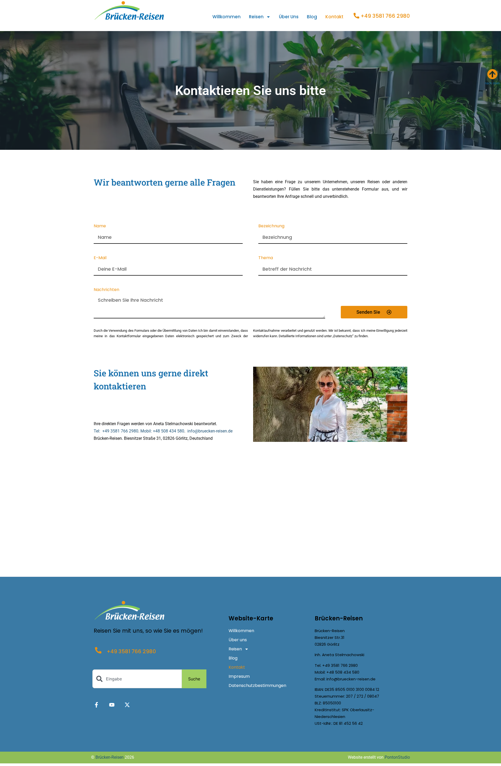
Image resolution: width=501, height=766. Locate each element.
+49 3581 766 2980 (385, 16)
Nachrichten (106, 290)
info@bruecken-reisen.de (209, 431)
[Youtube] (112, 705)
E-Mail (100, 258)
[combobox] (137, 678)
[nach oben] (492, 74)
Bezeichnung (271, 226)
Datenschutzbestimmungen (257, 685)
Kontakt (334, 17)
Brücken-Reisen (110, 757)
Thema (265, 258)
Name (100, 226)
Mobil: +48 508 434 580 (162, 431)
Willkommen (226, 17)
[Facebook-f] (96, 705)
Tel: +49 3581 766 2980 (116, 431)
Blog (312, 17)
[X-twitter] (127, 705)
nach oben (492, 83)
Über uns (289, 17)
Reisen (256, 17)
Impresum (239, 676)
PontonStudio (397, 757)
